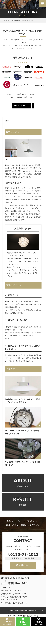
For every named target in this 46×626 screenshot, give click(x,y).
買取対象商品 (16, 20)
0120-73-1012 (24, 554)
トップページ (6, 20)
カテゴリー (25, 20)
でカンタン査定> (7, 622)
